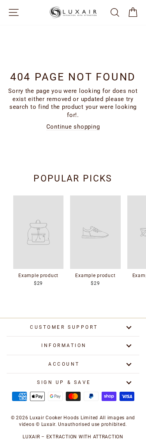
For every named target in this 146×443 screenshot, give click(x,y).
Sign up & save (64, 382)
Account (64, 364)
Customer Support (64, 327)
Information (64, 345)
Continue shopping (73, 126)
